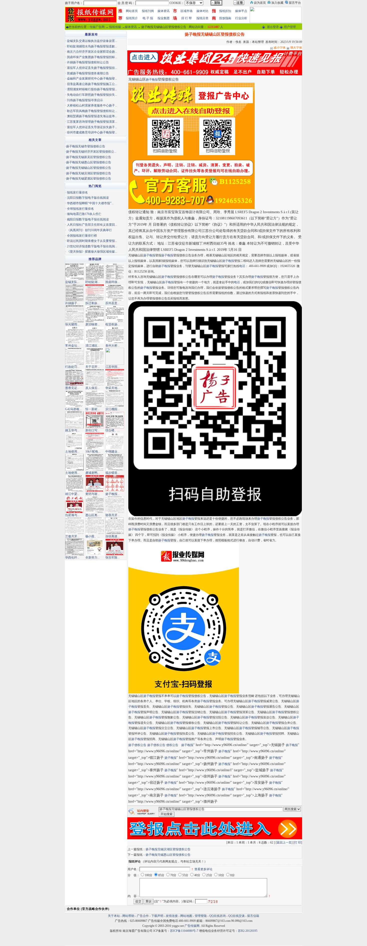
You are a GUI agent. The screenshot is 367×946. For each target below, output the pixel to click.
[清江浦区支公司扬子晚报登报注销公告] (94, 335)
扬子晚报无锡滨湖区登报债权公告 (168, 849)
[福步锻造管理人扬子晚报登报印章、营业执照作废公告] (114, 462)
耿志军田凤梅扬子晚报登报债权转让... (92, 111)
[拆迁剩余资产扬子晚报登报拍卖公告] (94, 292)
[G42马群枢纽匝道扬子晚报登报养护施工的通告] (74, 398)
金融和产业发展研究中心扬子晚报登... (92, 78)
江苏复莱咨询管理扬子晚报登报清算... (92, 121)
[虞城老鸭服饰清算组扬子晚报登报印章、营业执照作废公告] (94, 462)
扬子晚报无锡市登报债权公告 (85, 146)
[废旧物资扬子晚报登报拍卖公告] (94, 313)
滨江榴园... (112, 409)
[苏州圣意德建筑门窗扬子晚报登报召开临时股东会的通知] (114, 292)
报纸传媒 (115, 27)
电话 (242, 266)
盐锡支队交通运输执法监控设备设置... (92, 41)
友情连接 (172, 916)
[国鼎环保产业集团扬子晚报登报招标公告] (114, 271)
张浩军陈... (112, 557)
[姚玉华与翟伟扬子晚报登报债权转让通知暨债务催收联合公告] (74, 419)
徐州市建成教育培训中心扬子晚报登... (92, 132)
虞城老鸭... (92, 472)
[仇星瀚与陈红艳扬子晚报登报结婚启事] (74, 504)
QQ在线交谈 (236, 916)
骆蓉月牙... (112, 515)
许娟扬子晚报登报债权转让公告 (88, 62)
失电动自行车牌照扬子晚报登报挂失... (92, 94)
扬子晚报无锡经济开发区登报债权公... (91, 151)
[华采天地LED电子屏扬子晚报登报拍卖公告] (114, 377)
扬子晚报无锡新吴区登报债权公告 (88, 157)
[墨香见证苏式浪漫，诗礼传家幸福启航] (74, 377)
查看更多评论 (203, 869)
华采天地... (112, 388)
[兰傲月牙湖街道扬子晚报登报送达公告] (74, 525)
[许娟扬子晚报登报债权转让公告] (74, 292)
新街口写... (92, 430)
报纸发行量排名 (77, 192)
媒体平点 (241, 11)
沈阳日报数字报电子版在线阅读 (88, 197)
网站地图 (186, 916)
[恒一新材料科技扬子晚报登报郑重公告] (94, 398)
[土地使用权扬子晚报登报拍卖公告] (74, 462)
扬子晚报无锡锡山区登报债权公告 (88, 168)
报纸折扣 (225, 11)
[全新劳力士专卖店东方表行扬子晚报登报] (94, 547)
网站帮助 (128, 916)
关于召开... (92, 367)
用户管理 (290, 27)
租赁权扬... (112, 324)
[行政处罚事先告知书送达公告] (74, 356)
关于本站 (114, 916)
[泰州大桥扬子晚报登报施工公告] (114, 335)
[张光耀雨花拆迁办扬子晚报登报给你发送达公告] (74, 313)
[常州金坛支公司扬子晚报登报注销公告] (74, 335)
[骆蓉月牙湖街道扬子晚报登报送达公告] (114, 504)
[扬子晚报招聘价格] (276, 14)
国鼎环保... (112, 282)
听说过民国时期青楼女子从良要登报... (92, 241)
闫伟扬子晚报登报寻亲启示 (85, 100)
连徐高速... (112, 536)
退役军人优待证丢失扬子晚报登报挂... (92, 68)
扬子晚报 (152, 79)
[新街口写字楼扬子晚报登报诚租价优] (94, 419)
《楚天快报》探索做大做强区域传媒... (92, 251)
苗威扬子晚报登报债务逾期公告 (88, 73)
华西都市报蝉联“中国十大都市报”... (90, 203)
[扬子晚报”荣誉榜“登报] (114, 483)
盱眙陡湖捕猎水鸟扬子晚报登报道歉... (92, 46)
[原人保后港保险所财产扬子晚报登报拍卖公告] (94, 377)
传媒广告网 (97, 27)
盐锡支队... (72, 282)
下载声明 (157, 916)
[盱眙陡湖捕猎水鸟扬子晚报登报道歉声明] (94, 271)
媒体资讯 (164, 11)
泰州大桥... (112, 345)
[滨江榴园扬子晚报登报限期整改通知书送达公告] (114, 398)
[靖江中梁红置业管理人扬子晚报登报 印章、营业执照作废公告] (74, 483)
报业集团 (164, 18)
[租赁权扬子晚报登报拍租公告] (114, 313)
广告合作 (143, 916)
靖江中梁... (72, 494)
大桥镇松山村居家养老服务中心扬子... (92, 105)
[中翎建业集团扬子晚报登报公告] (114, 441)
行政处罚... (72, 367)
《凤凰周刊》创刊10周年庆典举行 (89, 230)
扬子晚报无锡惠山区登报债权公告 (168, 854)
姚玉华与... (72, 430)
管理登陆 (201, 916)
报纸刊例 (148, 11)
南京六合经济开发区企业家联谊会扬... (92, 51)
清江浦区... (92, 345)
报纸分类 (202, 18)
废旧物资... (92, 324)
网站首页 (132, 11)
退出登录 (273, 27)
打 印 (297, 842)
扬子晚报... (112, 494)
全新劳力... (92, 557)
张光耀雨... (72, 324)
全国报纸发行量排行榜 (82, 235)
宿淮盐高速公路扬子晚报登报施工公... (92, 84)
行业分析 (241, 18)
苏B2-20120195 (247, 931)
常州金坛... (72, 345)
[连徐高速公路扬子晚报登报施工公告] (114, 525)
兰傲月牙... (72, 536)
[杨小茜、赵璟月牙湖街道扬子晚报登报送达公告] (94, 525)
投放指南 (225, 18)
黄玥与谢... (92, 494)
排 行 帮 (186, 18)
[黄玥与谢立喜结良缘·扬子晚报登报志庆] (94, 483)
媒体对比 (202, 11)
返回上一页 (284, 842)
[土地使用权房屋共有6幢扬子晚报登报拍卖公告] (74, 441)
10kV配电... (92, 451)
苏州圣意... (112, 303)
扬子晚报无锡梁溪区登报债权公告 (88, 178)
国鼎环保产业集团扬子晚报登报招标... (92, 57)
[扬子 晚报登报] (191, 146)
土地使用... (72, 451)
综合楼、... (112, 430)
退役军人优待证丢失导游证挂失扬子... (92, 127)
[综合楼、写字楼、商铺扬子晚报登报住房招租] (114, 419)
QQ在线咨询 (217, 916)
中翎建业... (112, 451)
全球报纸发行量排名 (80, 208)
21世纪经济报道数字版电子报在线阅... (92, 246)
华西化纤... (72, 557)
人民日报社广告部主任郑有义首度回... (92, 224)
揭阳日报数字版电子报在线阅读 (88, 219)
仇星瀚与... (72, 515)
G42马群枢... (73, 409)
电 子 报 (148, 18)
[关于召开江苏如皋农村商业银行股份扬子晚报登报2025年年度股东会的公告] (94, 356)
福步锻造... (112, 472)
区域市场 (186, 11)
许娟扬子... (72, 303)
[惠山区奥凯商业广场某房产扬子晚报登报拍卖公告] (94, 504)
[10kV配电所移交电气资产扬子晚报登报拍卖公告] (94, 441)
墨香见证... (72, 388)
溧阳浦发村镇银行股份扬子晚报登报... (92, 89)
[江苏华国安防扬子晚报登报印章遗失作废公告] (114, 356)
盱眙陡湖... (92, 282)
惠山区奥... (92, 515)
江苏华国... (112, 367)
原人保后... (92, 388)
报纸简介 (132, 18)
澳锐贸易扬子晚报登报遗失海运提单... (92, 116)
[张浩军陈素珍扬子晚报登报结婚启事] (114, 547)
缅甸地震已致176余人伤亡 (84, 214)
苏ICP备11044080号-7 (184, 931)
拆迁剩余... (92, 303)
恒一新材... (92, 409)
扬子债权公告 (137, 745)
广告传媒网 (191, 926)
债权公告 (172, 745)
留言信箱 (253, 916)
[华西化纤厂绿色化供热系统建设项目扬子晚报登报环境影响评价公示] (74, 547)
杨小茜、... (92, 536)
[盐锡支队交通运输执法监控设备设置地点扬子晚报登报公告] (74, 271)
